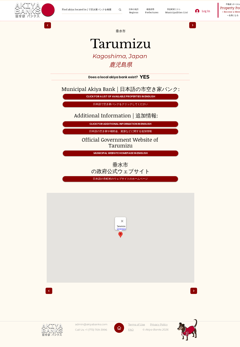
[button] (134, 12)
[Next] (192, 25)
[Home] (119, 328)
